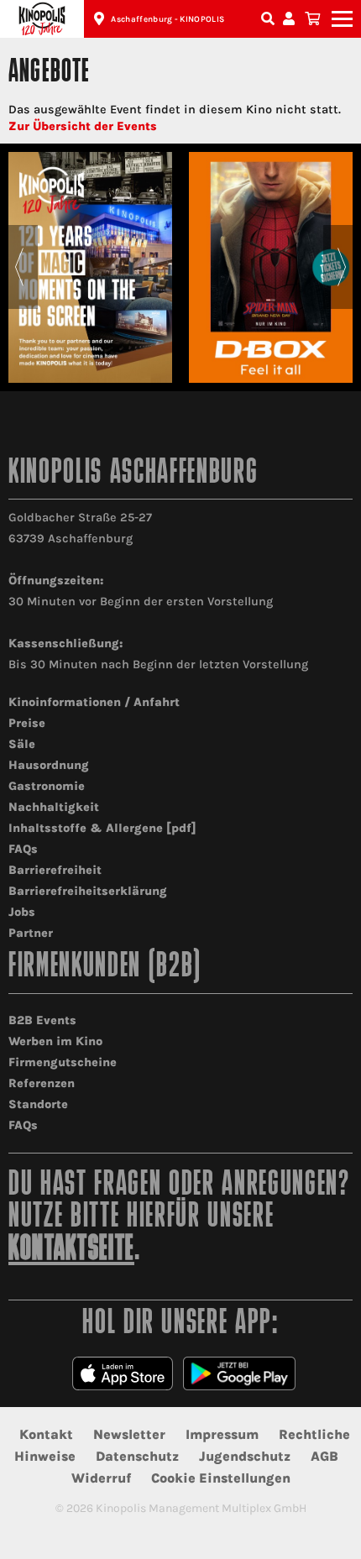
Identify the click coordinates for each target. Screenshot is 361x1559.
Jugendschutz (244, 1456)
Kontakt (46, 1434)
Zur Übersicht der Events (82, 126)
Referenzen (41, 1083)
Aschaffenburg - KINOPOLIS (167, 19)
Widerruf (101, 1478)
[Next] (342, 267)
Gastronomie (46, 786)
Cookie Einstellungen (220, 1478)
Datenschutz (137, 1456)
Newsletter (129, 1434)
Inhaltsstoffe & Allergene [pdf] (102, 828)
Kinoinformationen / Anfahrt (94, 702)
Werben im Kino (55, 1041)
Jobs (21, 912)
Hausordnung (48, 765)
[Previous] (19, 267)
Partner (30, 933)
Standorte (38, 1104)
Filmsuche (269, 19)
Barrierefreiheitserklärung (87, 891)
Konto (291, 19)
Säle (21, 744)
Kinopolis (42, 19)
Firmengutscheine (62, 1062)
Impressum (222, 1434)
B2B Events (42, 1020)
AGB (324, 1456)
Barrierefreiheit (55, 870)
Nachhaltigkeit (53, 807)
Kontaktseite (71, 1250)
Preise (26, 723)
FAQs (23, 849)
